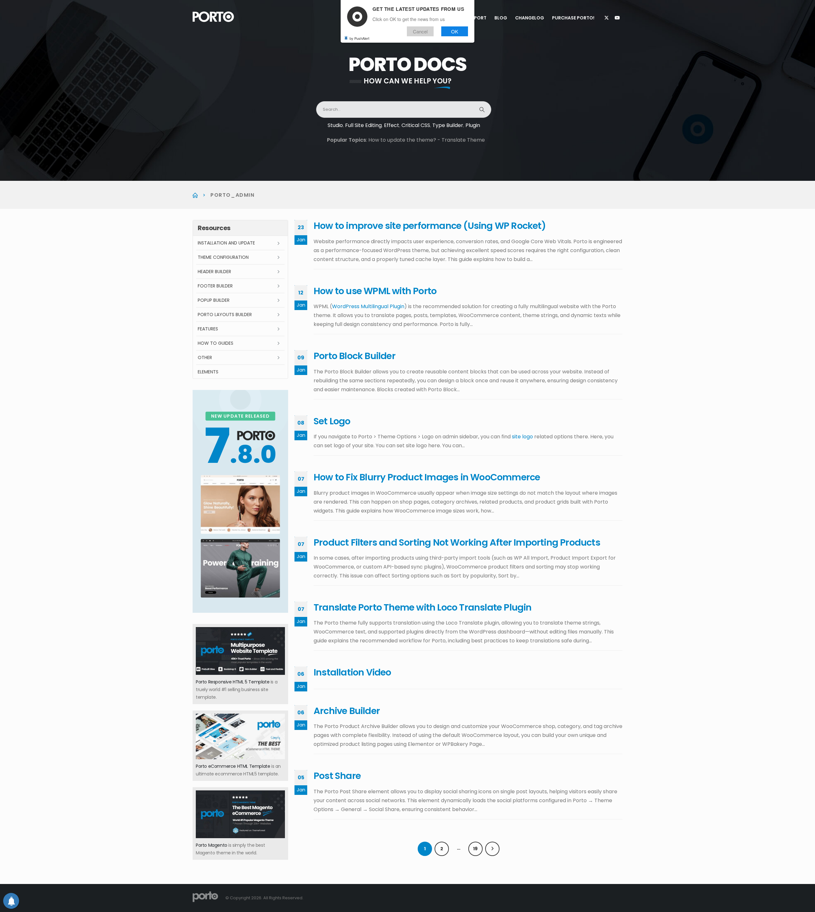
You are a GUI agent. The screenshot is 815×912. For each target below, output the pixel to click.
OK (454, 31)
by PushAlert (359, 38)
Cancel (420, 31)
